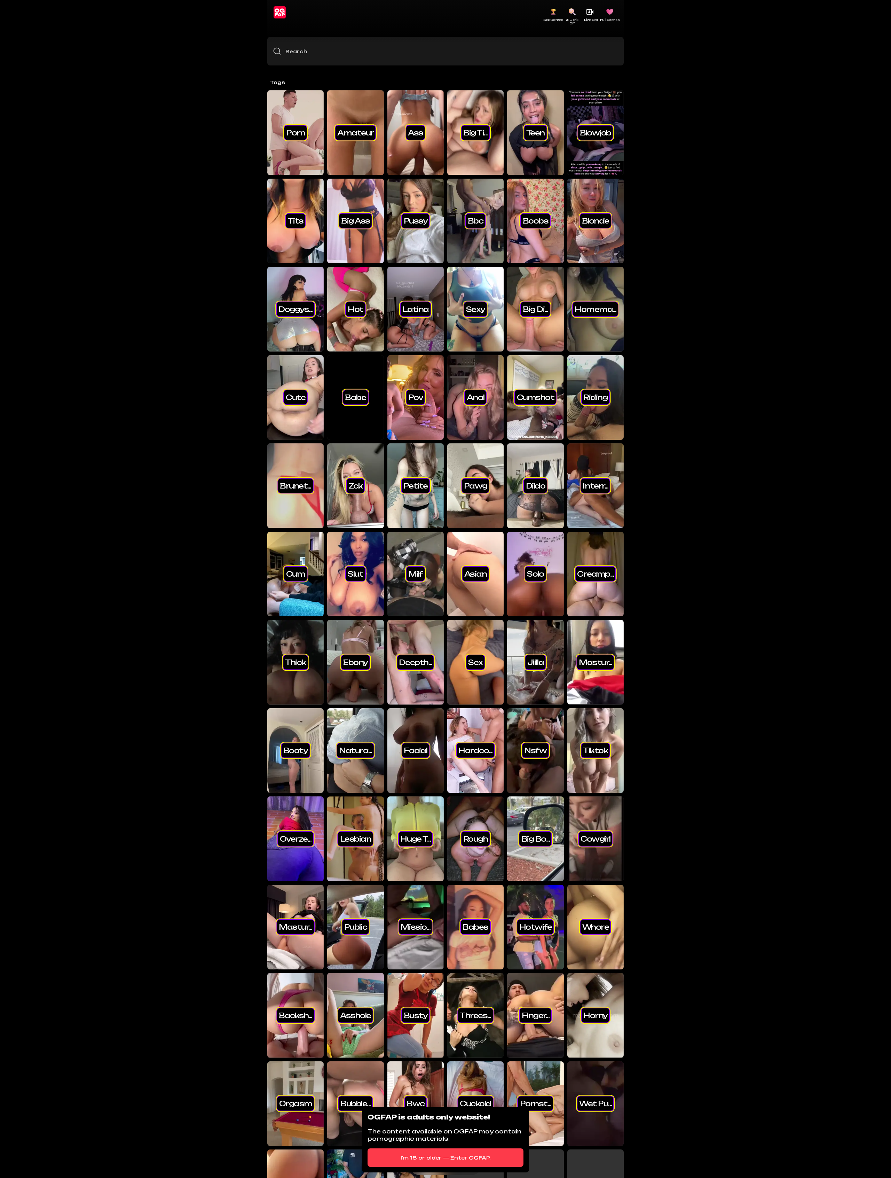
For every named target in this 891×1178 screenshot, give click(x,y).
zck (356, 485)
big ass (355, 220)
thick (295, 661)
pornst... (535, 1103)
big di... (535, 308)
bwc (416, 1103)
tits (295, 220)
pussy (416, 220)
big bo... (535, 838)
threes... (475, 1015)
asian (475, 573)
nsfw (535, 750)
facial (415, 750)
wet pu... (595, 1103)
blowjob (595, 132)
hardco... (475, 750)
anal (475, 397)
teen (535, 132)
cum (295, 573)
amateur (355, 132)
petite (415, 485)
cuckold (475, 1103)
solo (535, 573)
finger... (536, 1015)
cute (295, 397)
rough (475, 838)
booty (295, 750)
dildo (535, 485)
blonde (595, 220)
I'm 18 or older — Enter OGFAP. (446, 1158)
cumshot (535, 397)
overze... (296, 838)
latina (415, 308)
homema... (595, 308)
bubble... (355, 1103)
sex (475, 661)
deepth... (415, 661)
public (355, 926)
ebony (355, 661)
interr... (595, 485)
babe (355, 397)
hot (355, 308)
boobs (536, 220)
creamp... (595, 573)
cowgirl (595, 838)
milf (415, 573)
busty (416, 1015)
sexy (475, 308)
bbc (475, 220)
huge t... (415, 838)
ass (415, 132)
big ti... (475, 132)
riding (595, 397)
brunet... (295, 485)
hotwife (535, 926)
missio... (415, 926)
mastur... (595, 661)
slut (355, 573)
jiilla (535, 661)
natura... (355, 750)
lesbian (355, 838)
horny (595, 1015)
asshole (355, 1015)
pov (415, 397)
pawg (475, 485)
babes (475, 926)
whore (595, 926)
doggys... (295, 308)
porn (295, 132)
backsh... (295, 1015)
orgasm (295, 1103)
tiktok (595, 750)
